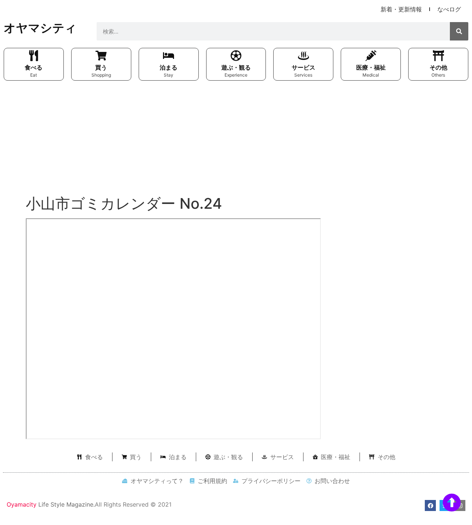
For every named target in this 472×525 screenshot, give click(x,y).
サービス (303, 67)
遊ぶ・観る (236, 67)
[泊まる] (168, 55)
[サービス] (303, 55)
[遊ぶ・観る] (236, 55)
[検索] (459, 31)
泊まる (168, 67)
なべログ (449, 9)
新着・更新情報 (401, 9)
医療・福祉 (371, 67)
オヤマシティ (40, 28)
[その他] (438, 55)
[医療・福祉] (370, 55)
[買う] (101, 55)
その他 (438, 67)
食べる (33, 67)
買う (101, 67)
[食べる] (33, 55)
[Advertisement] (236, 139)
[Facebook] (430, 505)
